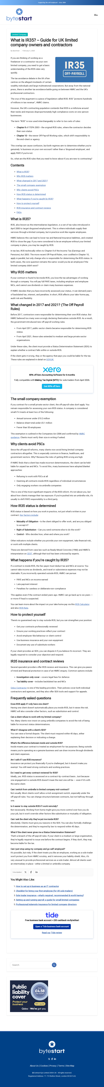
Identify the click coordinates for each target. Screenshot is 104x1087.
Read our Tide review (52, 932)
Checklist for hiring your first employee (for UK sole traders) (44, 891)
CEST (29, 553)
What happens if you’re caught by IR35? (35, 199)
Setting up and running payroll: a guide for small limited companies (47, 900)
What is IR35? (23, 172)
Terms (61, 1066)
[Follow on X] (25, 872)
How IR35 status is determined (31, 194)
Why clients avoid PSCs (28, 190)
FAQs (19, 212)
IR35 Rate (23, 608)
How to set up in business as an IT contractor (37, 886)
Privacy (53, 1066)
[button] (54, 965)
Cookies (44, 1066)
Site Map (70, 1066)
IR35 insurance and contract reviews (34, 208)
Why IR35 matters (25, 176)
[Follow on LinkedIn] (36, 872)
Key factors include (29, 515)
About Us (34, 1066)
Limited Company (19, 34)
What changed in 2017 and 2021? (32, 181)
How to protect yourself (28, 203)
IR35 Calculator (82, 604)
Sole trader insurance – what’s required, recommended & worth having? (50, 895)
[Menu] (95, 15)
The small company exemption (31, 185)
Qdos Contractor (19, 688)
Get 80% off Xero (52, 386)
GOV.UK (50, 359)
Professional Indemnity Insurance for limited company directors (46, 904)
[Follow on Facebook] (31, 872)
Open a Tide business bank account (52, 926)
